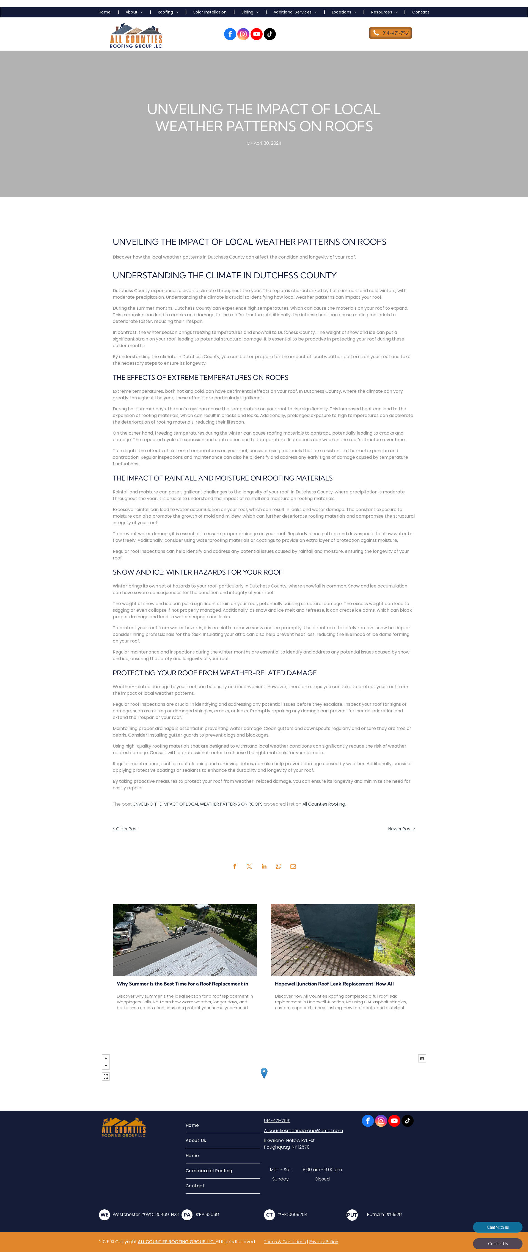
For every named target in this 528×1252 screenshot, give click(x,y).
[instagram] (243, 35)
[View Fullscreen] (105, 1076)
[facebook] (230, 35)
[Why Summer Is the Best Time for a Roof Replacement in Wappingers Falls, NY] (185, 940)
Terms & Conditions (285, 1242)
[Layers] (422, 1058)
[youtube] (257, 35)
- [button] (105, 1065)
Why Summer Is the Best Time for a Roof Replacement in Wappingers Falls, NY (182, 984)
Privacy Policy (323, 1242)
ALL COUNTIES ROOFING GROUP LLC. (177, 1242)
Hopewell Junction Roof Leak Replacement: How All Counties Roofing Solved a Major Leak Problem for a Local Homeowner (342, 984)
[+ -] (264, 1079)
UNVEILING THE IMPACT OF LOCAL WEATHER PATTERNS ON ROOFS (198, 804)
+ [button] (105, 1058)
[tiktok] (270, 35)
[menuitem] (105, 12)
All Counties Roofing (323, 804)
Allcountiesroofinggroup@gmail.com (303, 1130)
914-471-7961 (277, 1121)
